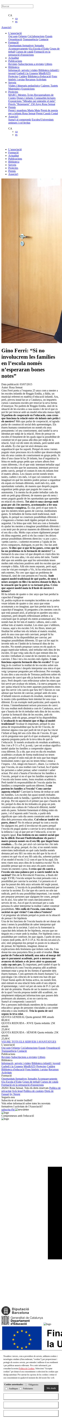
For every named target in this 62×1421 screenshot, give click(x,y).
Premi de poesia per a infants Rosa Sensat (33, 112)
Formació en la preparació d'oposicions (29, 53)
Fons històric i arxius (36, 1069)
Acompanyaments (18, 48)
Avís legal (17, 1091)
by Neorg (15, 1094)
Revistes (12, 64)
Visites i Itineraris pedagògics (24, 85)
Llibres (48, 64)
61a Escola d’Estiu (39, 48)
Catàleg (23, 76)
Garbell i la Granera (27, 73)
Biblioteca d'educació (39, 76)
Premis (12, 171)
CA (10, 15)
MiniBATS (45, 73)
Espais (48, 36)
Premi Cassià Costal (47, 113)
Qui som (13, 36)
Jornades (39, 45)
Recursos (30, 79)
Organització (15, 39)
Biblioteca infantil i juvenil (46, 1063)
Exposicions (28, 88)
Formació (13, 152)
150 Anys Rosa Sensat (43, 104)
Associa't (6, 27)
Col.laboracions (36, 36)
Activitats (41, 79)
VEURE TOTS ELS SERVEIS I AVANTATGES (28, 1041)
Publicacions (15, 158)
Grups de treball (31, 1081)
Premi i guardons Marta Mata (24, 110)
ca (16, 18)
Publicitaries (28, 1389)
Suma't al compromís (19, 119)
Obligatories (33, 1385)
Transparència (30, 39)
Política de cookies (33, 1091)
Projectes (13, 76)
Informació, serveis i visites (23, 70)
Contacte (43, 39)
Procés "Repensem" (19, 104)
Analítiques (13, 1389)
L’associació (15, 149)
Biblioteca (13, 161)
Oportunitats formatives (21, 45)
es (16, 21)
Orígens (22, 36)
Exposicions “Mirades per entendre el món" (32, 101)
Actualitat (13, 155)
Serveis (12, 164)
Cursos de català (24, 51)
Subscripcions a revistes (31, 64)
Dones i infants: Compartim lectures (36, 98)
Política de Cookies (26, 1368)
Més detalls (51, 1388)
